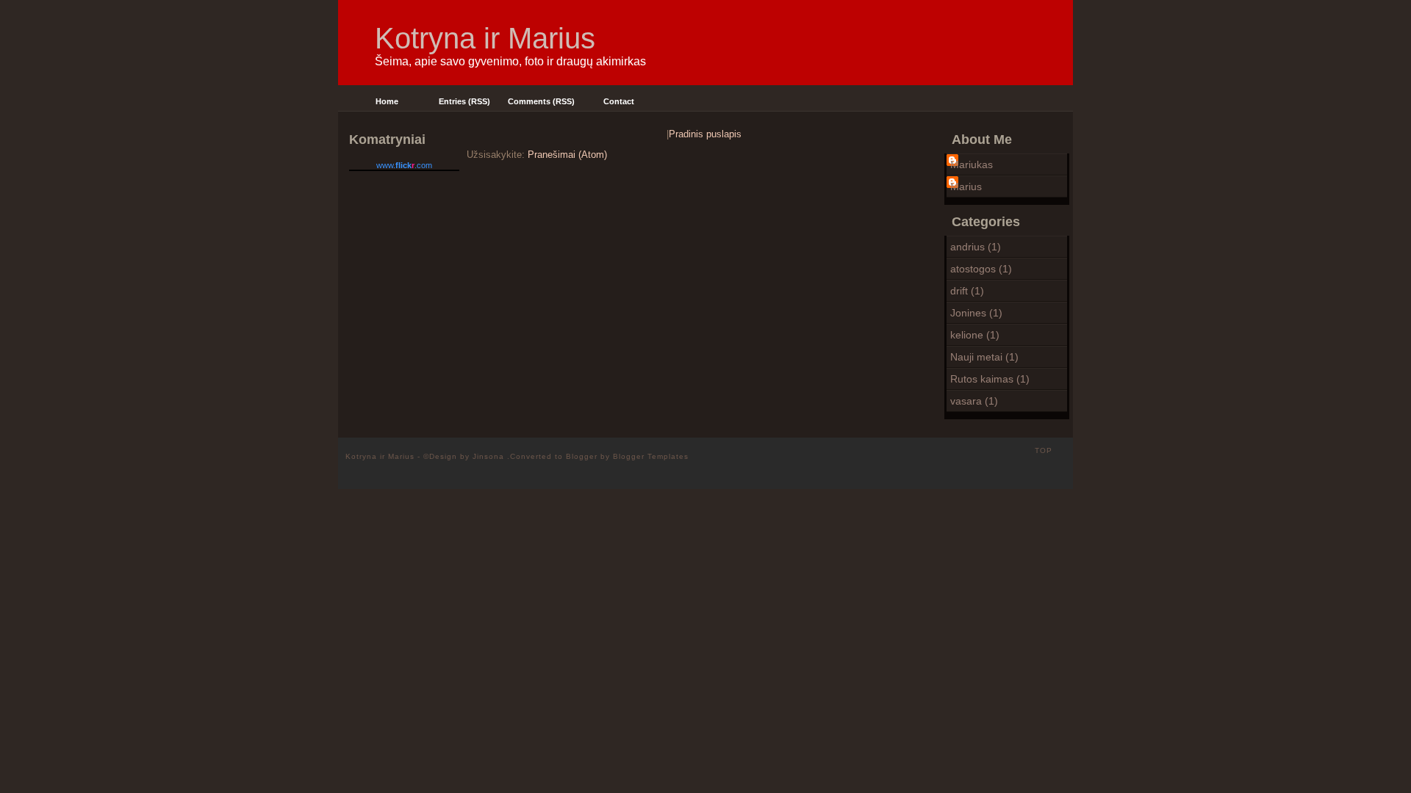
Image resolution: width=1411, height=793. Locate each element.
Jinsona (490, 456)
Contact (618, 101)
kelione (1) (974, 335)
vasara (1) (974, 401)
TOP (1043, 450)
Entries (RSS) (464, 101)
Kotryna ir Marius (485, 38)
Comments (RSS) (541, 101)
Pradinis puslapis (705, 134)
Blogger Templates (651, 456)
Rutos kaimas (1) (990, 379)
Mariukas (971, 164)
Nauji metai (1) (984, 357)
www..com (404, 165)
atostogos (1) (981, 269)
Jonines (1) (976, 313)
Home (387, 101)
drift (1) (967, 291)
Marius (966, 186)
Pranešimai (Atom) (567, 154)
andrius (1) (975, 247)
